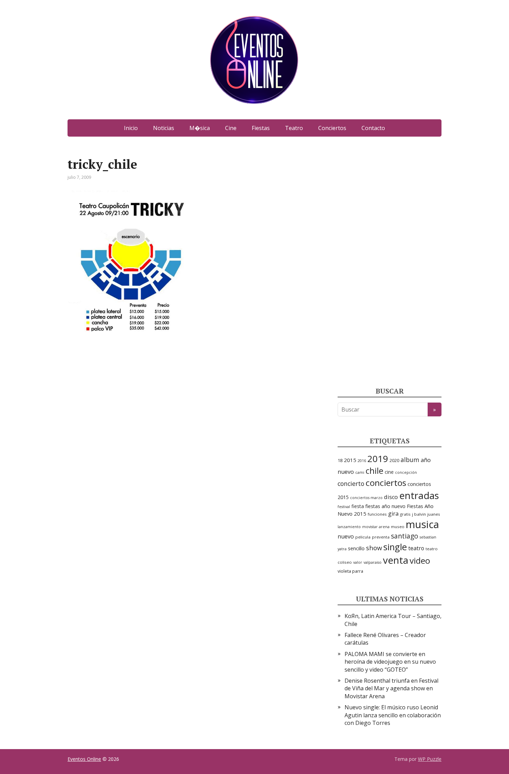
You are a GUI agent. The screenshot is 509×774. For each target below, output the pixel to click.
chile (374, 470)
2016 (362, 460)
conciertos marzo (366, 497)
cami (359, 472)
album (410, 459)
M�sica (199, 128)
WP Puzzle (429, 759)
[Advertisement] (389, 261)
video (420, 560)
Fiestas (261, 128)
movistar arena (376, 526)
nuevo (346, 536)
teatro (416, 548)
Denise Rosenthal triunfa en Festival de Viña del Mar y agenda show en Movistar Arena (391, 688)
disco (391, 497)
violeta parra (350, 571)
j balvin (419, 514)
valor (357, 562)
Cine (230, 128)
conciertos (386, 482)
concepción (406, 472)
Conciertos (332, 128)
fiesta (357, 506)
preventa (381, 537)
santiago (404, 536)
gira (393, 513)
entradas (419, 495)
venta (395, 559)
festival (344, 506)
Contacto (373, 128)
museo (397, 526)
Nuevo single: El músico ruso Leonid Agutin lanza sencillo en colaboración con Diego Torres (393, 715)
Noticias (163, 128)
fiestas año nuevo (385, 506)
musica (422, 524)
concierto (351, 483)
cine (389, 472)
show (374, 547)
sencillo (356, 548)
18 (340, 460)
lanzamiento (349, 526)
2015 (350, 460)
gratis (405, 514)
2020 (394, 460)
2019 (377, 458)
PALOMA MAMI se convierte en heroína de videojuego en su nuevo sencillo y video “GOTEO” (390, 661)
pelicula (362, 537)
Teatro (294, 128)
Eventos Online (84, 759)
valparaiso (373, 562)
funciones (377, 514)
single (395, 547)
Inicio (131, 128)
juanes (433, 514)
